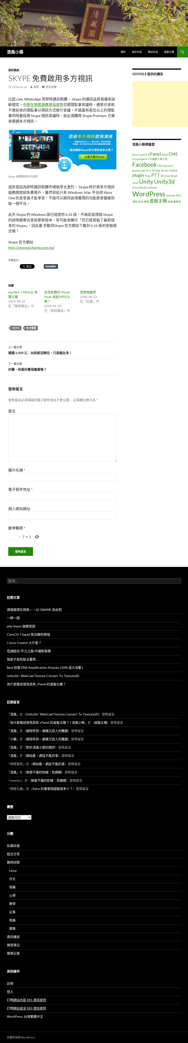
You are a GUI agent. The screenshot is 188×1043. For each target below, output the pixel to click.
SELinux (165, 175)
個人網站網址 (19, 508)
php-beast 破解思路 (21, 626)
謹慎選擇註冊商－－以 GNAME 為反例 (34, 610)
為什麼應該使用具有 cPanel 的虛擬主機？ (36, 684)
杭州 (140, 201)
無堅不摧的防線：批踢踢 (43, 772)
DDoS (165, 154)
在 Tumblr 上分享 (51, 266)
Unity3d (164, 181)
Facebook (144, 164)
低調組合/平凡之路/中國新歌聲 (29, 651)
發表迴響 (51, 87)
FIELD (161, 165)
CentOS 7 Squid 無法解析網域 (28, 634)
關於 (123, 51)
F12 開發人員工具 (157, 158)
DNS (173, 154)
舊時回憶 (13, 862)
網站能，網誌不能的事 (42, 755)
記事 (12, 912)
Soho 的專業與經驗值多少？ (53, 789)
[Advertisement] (160, 104)
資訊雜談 (13, 70)
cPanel (154, 154)
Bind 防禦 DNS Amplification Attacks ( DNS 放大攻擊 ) (45, 667)
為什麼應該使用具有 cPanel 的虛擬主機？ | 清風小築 (47, 722)
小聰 (13, 739)
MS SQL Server (160, 170)
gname (169, 165)
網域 (146, 201)
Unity (146, 181)
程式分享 (13, 854)
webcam (152, 187)
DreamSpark (139, 158)
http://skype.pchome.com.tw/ (31, 247)
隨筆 (12, 928)
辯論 (12, 920)
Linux (13, 870)
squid (135, 182)
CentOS (142, 154)
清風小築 (15, 51)
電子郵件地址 (20, 489)
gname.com (138, 170)
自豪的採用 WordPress (21, 1037)
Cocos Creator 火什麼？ (24, 643)
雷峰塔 (177, 201)
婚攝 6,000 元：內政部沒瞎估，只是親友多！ (40, 350)
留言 (12, 411)
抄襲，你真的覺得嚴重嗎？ (27, 366)
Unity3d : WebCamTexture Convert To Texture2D (43, 676)
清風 (36, 87)
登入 (10, 992)
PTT (155, 175)
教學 (12, 904)
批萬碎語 (13, 846)
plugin (138, 175)
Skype (16, 327)
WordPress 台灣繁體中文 (25, 1016)
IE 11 (148, 170)
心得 (12, 895)
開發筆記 (13, 945)
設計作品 (137, 51)
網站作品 (153, 51)
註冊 (10, 983)
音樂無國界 (88, 292)
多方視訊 (31, 327)
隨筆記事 (13, 953)
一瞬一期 (13, 618)
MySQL (174, 170)
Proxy (148, 175)
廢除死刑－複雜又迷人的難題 (47, 731)
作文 (12, 879)
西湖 (170, 201)
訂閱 (26, 1000)
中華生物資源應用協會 (41, 104)
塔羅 (12, 887)
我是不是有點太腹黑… (22, 659)
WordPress (148, 194)
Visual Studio (139, 187)
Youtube (170, 195)
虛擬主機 (169, 51)
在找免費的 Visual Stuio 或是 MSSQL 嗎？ (57, 296)
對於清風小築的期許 (40, 747)
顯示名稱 (16, 470)
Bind (135, 154)
